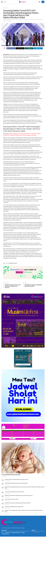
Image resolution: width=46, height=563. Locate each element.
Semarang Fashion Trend (13, 263)
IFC (6, 263)
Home (4, 7)
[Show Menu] (2, 2)
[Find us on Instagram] (34, 532)
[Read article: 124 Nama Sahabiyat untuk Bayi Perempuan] (23, 458)
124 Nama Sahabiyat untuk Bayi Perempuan (10, 474)
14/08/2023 (5, 20)
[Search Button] (39, 2)
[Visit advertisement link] (23, 272)
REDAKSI (23, 532)
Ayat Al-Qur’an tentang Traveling (11, 499)
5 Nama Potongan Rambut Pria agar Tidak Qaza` (14, 491)
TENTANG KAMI (7, 532)
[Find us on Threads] (39, 532)
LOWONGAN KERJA (5, 534)
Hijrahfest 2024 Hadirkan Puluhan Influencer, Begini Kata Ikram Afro (19, 495)
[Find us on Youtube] (36, 532)
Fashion (7, 7)
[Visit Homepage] (22, 2)
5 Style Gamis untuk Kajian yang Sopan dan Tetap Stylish (16, 483)
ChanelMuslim (8, 527)
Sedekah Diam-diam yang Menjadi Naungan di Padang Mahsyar (18, 502)
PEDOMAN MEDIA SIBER (16, 532)
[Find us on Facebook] (31, 532)
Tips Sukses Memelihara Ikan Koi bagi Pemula (14, 506)
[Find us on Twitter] (33, 532)
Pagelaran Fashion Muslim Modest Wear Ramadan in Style (16, 479)
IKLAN (2, 532)
